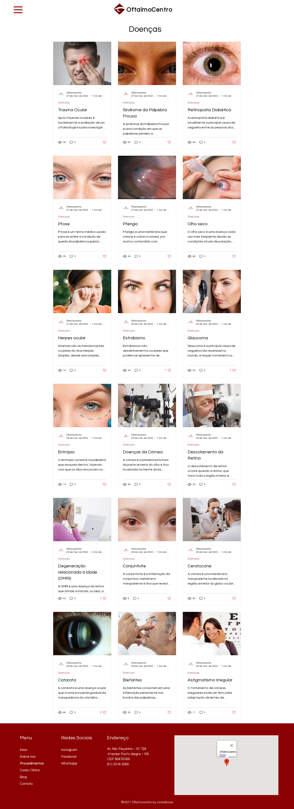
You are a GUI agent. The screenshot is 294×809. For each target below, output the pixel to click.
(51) (110, 764)
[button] (18, 9)
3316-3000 (121, 764)
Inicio (23, 750)
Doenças (64, 102)
